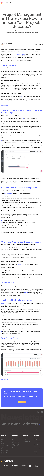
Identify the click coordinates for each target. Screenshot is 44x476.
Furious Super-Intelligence (4, 453)
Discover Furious (4, 105)
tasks (2, 250)
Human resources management (37, 450)
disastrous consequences (27, 51)
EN (40, 461)
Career (2, 443)
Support (3, 447)
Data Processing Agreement (19, 470)
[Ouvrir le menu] (41, 2)
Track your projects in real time (7, 282)
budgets (19, 264)
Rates (2, 439)
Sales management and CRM (37, 438)
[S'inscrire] (41, 424)
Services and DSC (26, 437)
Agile (23, 118)
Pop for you (3, 303)
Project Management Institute (19, 54)
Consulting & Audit (26, 441)
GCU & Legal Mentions (10, 470)
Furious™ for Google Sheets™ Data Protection (33, 470)
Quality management (38, 446)
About (2, 441)
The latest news (18, 30)
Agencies (25, 439)
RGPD (4, 470)
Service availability (5, 450)
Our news (25, 30)
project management (8, 193)
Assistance (3, 437)
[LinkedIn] (38, 412)
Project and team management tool (15, 442)
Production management (36, 443)
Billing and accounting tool (16, 438)
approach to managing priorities (18, 266)
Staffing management (38, 453)
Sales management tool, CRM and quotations (16, 446)
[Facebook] (42, 412)
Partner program (4, 448)
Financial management (38, 448)
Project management (38, 441)
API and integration (5, 445)
